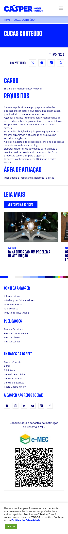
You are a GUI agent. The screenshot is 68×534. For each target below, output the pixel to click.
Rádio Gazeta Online (15, 386)
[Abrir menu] (61, 8)
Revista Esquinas (13, 329)
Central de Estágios (14, 374)
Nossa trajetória (13, 304)
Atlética (8, 366)
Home (7, 19)
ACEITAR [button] (11, 526)
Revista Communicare (16, 333)
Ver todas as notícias (21, 204)
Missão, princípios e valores (19, 300)
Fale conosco (11, 308)
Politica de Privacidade (16, 312)
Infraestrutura (12, 296)
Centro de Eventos (14, 382)
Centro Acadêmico (14, 378)
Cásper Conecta (12, 362)
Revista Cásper (12, 341)
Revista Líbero (11, 337)
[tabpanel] (34, 241)
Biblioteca (9, 370)
